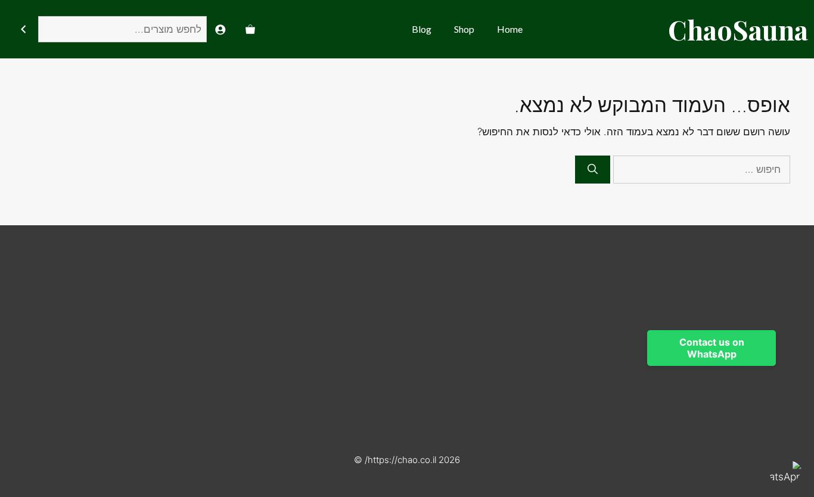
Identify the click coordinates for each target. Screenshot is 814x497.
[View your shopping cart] (250, 29)
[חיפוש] (23, 29)
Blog (421, 29)
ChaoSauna (738, 29)
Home (510, 29)
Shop (464, 29)
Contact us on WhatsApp (711, 348)
